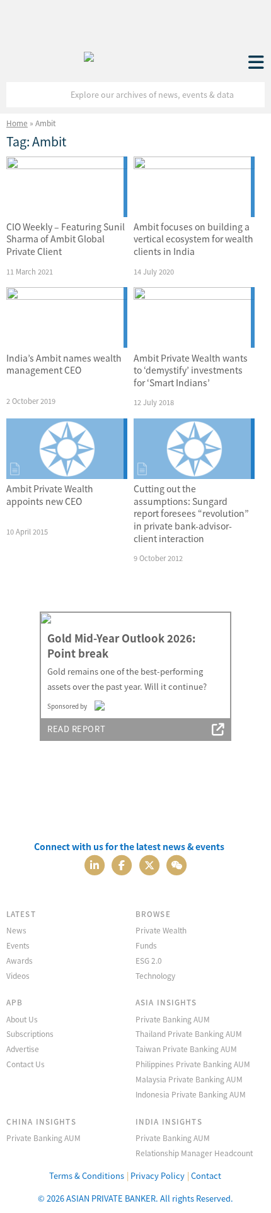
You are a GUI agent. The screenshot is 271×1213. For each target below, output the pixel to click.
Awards (19, 960)
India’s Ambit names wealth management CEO (64, 364)
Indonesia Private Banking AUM (191, 1094)
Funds (146, 945)
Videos (18, 975)
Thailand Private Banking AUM (189, 1033)
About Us (22, 1019)
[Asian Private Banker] (89, 53)
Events (18, 945)
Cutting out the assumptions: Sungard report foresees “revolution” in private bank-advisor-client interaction (191, 513)
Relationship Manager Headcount (194, 1152)
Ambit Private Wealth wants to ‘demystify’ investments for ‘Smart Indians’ (191, 370)
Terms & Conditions (86, 1175)
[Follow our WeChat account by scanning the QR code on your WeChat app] (176, 864)
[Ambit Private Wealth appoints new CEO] (66, 448)
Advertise (22, 1048)
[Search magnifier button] (252, 94)
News (16, 930)
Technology (155, 975)
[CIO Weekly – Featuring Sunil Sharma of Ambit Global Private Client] (66, 187)
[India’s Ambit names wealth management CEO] (66, 317)
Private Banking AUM (173, 1019)
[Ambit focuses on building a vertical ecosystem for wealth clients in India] (194, 187)
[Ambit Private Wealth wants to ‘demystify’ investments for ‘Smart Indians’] (194, 317)
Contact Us (25, 1063)
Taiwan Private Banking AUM (186, 1048)
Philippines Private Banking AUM (193, 1063)
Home (17, 122)
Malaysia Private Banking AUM (189, 1079)
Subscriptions (30, 1033)
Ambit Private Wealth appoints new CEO (49, 494)
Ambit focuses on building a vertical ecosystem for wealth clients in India (193, 238)
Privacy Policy (157, 1175)
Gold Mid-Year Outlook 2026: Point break (121, 645)
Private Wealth (161, 930)
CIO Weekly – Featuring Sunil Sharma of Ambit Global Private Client (65, 238)
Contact (206, 1175)
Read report (76, 729)
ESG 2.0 (149, 960)
